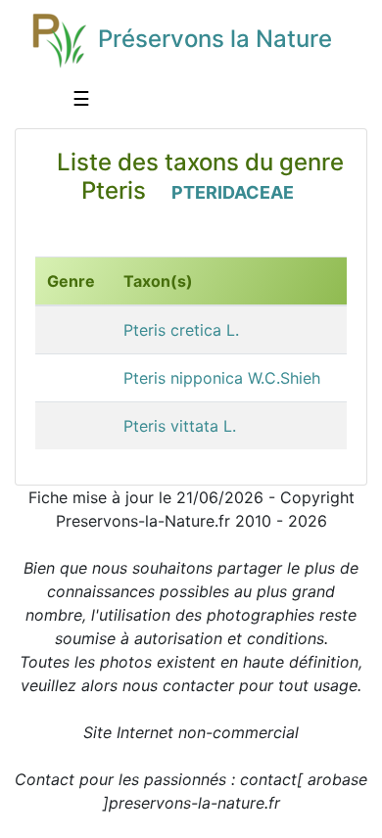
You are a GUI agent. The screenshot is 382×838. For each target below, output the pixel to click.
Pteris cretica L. (181, 330)
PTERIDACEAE (232, 192)
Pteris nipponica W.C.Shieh (221, 378)
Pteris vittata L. (179, 426)
